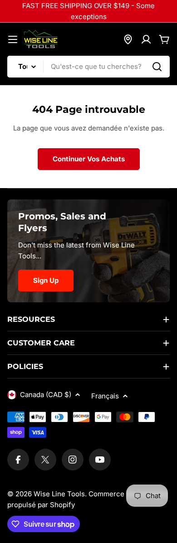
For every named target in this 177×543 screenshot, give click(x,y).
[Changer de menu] (12, 39)
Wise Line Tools (59, 494)
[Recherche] (157, 66)
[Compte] (146, 39)
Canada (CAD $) (45, 394)
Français (105, 396)
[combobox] (88, 67)
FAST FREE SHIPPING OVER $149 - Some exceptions (88, 11)
